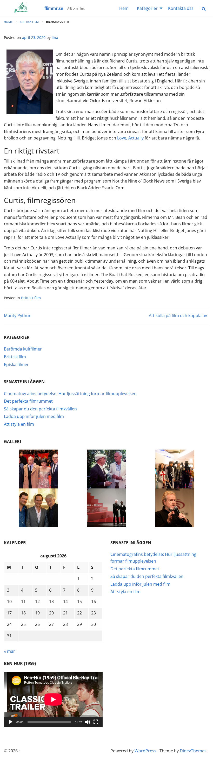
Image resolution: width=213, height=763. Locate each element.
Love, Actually (130, 138)
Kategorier (147, 8)
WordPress (145, 751)
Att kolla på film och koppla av (178, 315)
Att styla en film (19, 424)
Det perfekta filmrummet (28, 401)
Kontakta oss (181, 8)
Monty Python (17, 315)
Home (8, 22)
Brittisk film (29, 22)
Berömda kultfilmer (23, 349)
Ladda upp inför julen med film (34, 416)
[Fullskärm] (95, 722)
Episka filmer (16, 364)
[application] (53, 699)
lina (55, 37)
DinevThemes (193, 751)
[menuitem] (124, 8)
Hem (124, 8)
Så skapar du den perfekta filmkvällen (40, 409)
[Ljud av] (87, 722)
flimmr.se (53, 8)
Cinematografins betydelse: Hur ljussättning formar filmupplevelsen (70, 393)
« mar (9, 651)
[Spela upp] (10, 722)
